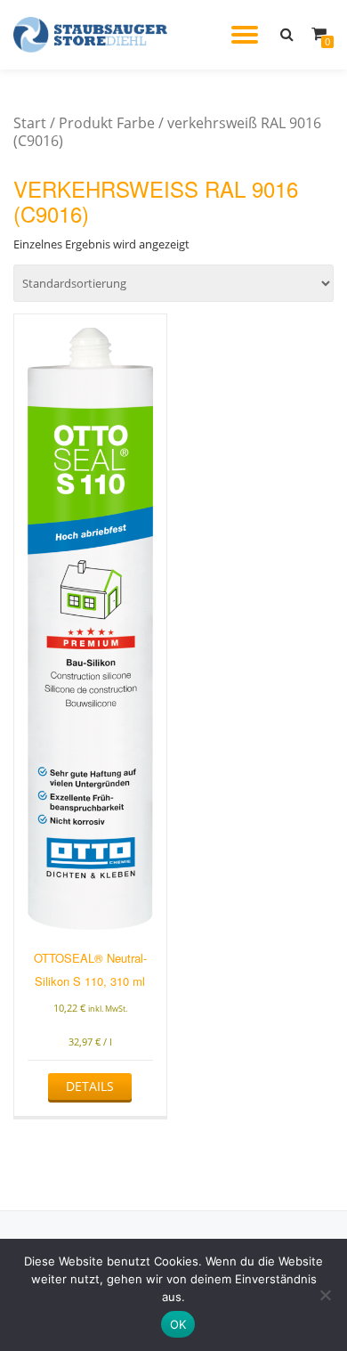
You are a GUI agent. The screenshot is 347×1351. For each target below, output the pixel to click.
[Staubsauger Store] (93, 35)
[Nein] (325, 1295)
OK (178, 1324)
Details (90, 1086)
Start (29, 123)
